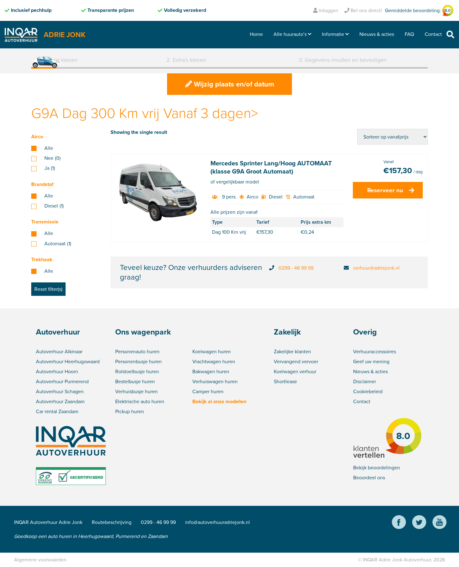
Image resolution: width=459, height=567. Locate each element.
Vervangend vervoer (296, 361)
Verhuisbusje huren (136, 391)
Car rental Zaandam (57, 411)
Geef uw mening (371, 361)
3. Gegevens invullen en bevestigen (343, 60)
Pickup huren (129, 411)
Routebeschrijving (111, 522)
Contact (433, 34)
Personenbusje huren (138, 361)
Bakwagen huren (210, 371)
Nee (52, 158)
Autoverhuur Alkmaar (59, 351)
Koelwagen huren (211, 351)
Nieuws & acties (376, 34)
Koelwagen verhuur (295, 371)
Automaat (57, 243)
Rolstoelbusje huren (137, 371)
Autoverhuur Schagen (60, 391)
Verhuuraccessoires (374, 351)
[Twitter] (419, 523)
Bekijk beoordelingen (376, 467)
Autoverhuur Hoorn (57, 371)
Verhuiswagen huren (215, 381)
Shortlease (285, 381)
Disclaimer (364, 381)
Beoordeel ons (369, 477)
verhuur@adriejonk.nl (376, 267)
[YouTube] (439, 523)
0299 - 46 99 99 (296, 267)
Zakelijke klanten (292, 351)
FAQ (409, 34)
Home (256, 34)
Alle (48, 148)
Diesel (54, 206)
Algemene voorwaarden (40, 559)
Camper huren (208, 391)
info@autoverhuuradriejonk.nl (217, 522)
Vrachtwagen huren (213, 361)
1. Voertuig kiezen (55, 60)
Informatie (333, 34)
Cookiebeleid (368, 391)
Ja (49, 168)
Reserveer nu (385, 190)
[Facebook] (399, 523)
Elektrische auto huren (139, 401)
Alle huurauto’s (290, 34)
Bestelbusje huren (135, 381)
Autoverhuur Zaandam (60, 401)
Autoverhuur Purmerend (62, 381)
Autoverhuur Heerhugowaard (68, 361)
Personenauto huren (137, 351)
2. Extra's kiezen (186, 60)
